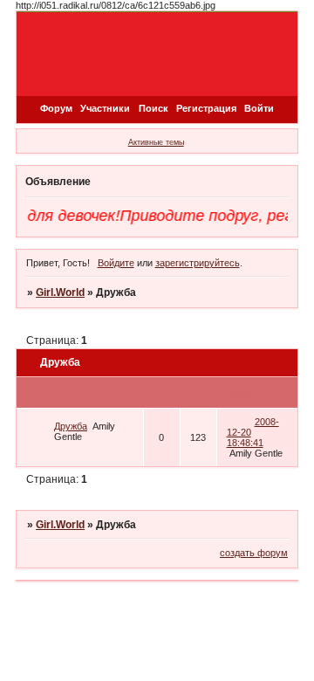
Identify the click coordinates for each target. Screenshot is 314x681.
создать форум (254, 552)
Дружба (70, 426)
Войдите (116, 263)
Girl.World (60, 292)
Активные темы (156, 142)
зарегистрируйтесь (197, 263)
